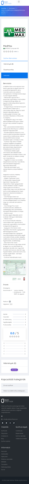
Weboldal (6, 75)
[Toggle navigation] (19, 1)
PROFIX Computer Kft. (12, 48)
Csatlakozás (19, 431)
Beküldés (14, 370)
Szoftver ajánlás (5, 441)
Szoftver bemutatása (10, 58)
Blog (2, 438)
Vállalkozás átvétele (21, 438)
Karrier (3, 469)
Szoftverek (12, 8)
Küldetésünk (4, 436)
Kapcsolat (4, 451)
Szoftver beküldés (20, 436)
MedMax (3, 14)
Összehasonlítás (8, 70)
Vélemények (8, 64)
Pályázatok (4, 433)
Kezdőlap (3, 8)
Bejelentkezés (19, 433)
